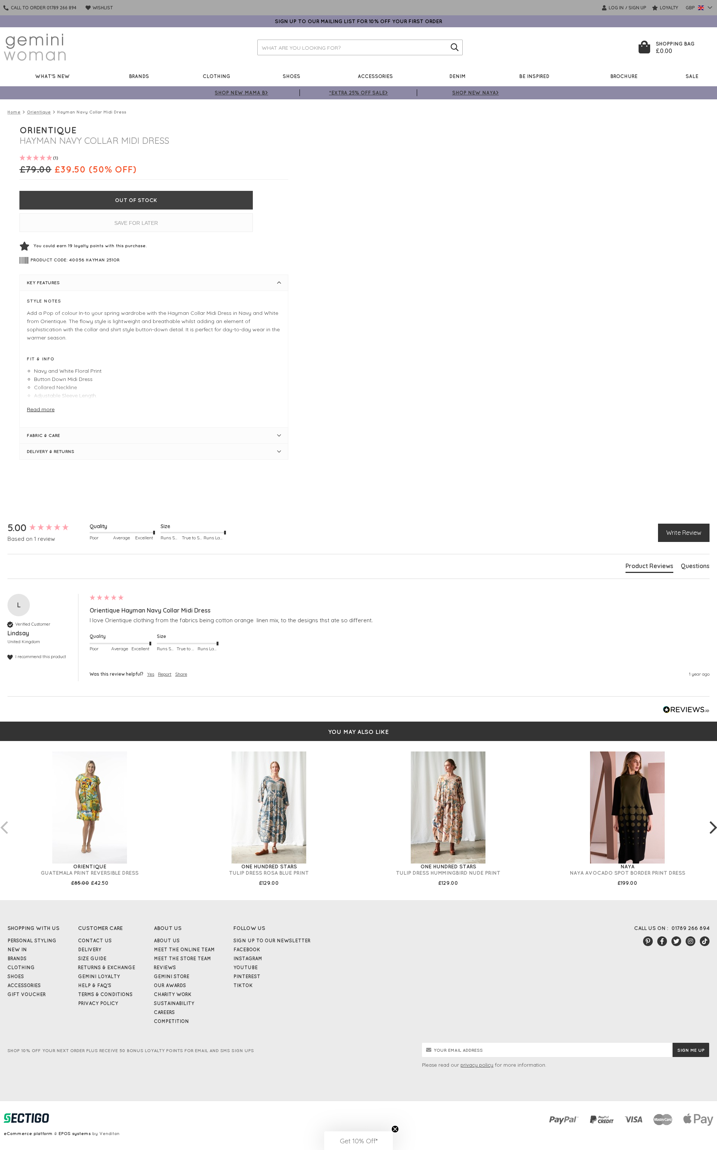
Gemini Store (171, 976)
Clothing (216, 76)
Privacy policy (98, 1003)
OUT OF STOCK (136, 200)
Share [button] (181, 674)
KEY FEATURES (43, 282)
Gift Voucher (26, 994)
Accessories (375, 76)
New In (17, 949)
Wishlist (102, 7)
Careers (164, 1012)
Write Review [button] (683, 532)
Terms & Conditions (105, 994)
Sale (692, 76)
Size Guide (92, 958)
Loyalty (668, 7)
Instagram (247, 958)
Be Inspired (534, 76)
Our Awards (170, 985)
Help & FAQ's (94, 985)
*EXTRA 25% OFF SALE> (358, 92)
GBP (691, 7)
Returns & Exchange (106, 967)
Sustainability (174, 1003)
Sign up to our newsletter (271, 940)
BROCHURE (623, 76)
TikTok (243, 985)
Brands (139, 76)
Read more (41, 409)
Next (713, 820)
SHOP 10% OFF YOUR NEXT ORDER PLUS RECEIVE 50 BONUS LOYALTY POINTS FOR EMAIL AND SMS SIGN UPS (130, 1050)
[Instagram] (690, 941)
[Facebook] (662, 941)
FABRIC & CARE (43, 435)
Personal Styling (31, 940)
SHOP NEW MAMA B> (241, 92)
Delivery (89, 949)
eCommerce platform (28, 1133)
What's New (52, 76)
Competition (171, 1021)
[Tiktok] (705, 941)
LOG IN (616, 7)
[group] (46, 527)
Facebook (246, 949)
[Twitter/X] (676, 941)
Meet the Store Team (182, 958)
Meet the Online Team (184, 949)
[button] (358, 1140)
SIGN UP (637, 7)
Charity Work (173, 994)
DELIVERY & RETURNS (50, 451)
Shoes (291, 76)
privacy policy (476, 1065)
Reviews (165, 967)
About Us (167, 940)
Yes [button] (150, 674)
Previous (3, 820)
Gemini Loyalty (99, 976)
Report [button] (164, 674)
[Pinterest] (648, 941)
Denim (457, 76)
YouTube (245, 967)
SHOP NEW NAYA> (475, 92)
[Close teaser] (395, 1129)
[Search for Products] (454, 47)
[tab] (649, 567)
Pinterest (246, 976)
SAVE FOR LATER (136, 223)
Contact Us (95, 940)
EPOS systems (75, 1133)
